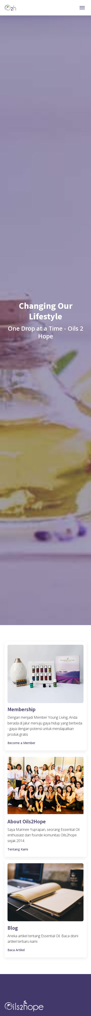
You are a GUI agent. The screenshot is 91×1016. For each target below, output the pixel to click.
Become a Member (21, 743)
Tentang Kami (18, 849)
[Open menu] (82, 7)
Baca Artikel (16, 950)
